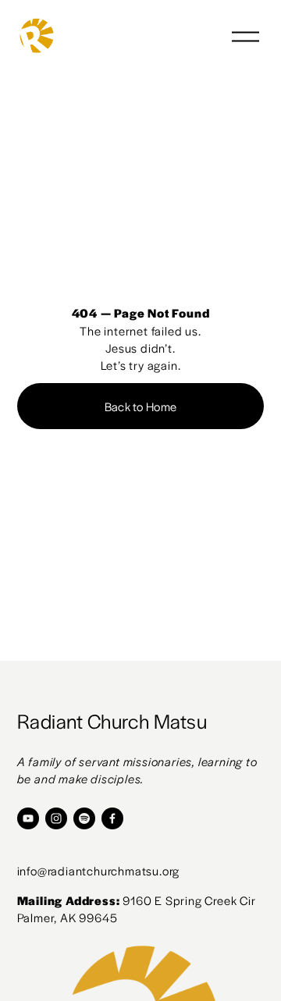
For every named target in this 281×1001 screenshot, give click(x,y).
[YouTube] (28, 818)
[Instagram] (56, 818)
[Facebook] (112, 818)
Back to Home (141, 406)
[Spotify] (84, 818)
